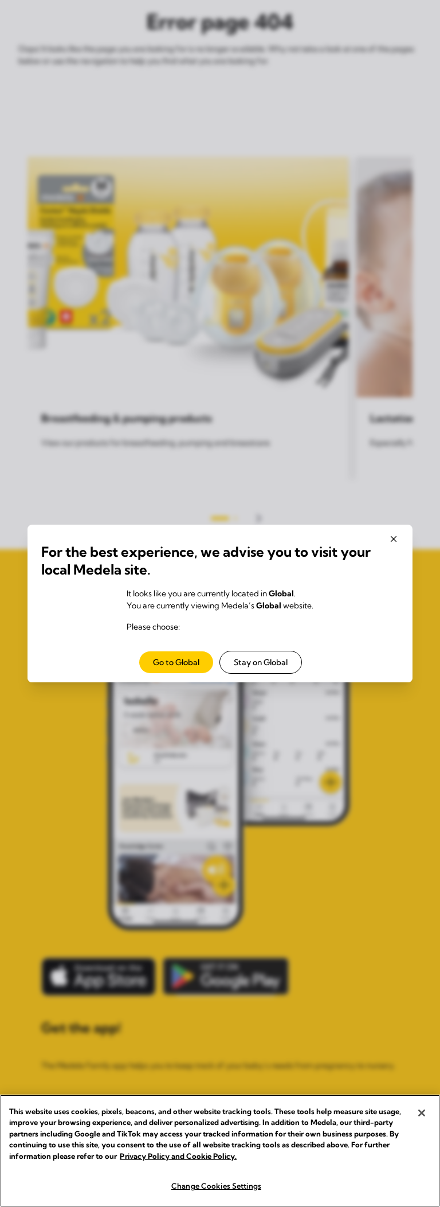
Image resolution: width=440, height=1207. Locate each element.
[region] (220, 1151)
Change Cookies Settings (216, 1185)
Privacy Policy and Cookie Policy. (178, 1156)
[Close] (421, 1113)
